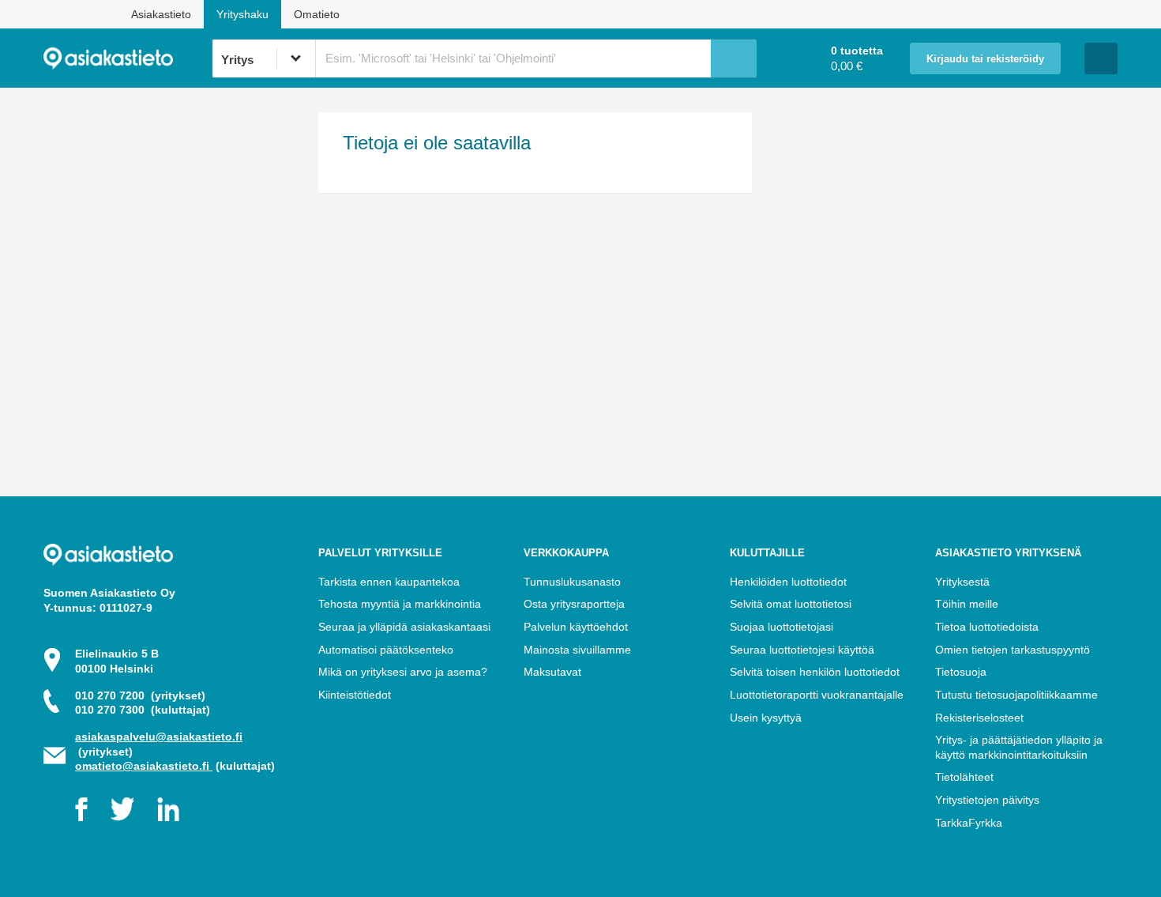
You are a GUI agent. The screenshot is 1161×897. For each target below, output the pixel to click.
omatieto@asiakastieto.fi (143, 765)
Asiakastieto (161, 14)
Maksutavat (552, 671)
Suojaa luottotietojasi (781, 626)
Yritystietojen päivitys (987, 799)
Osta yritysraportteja (574, 603)
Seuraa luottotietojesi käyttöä (802, 649)
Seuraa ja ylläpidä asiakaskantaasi (404, 626)
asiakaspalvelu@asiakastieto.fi (158, 736)
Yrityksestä (962, 581)
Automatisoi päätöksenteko (385, 649)
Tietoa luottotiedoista (987, 626)
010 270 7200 (140, 695)
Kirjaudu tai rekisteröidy (985, 59)
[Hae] (734, 58)
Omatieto (317, 14)
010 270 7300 (142, 709)
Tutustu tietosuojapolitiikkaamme (1016, 694)
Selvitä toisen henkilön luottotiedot (815, 671)
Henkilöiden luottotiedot (788, 581)
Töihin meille (966, 603)
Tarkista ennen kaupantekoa (389, 581)
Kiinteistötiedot (354, 694)
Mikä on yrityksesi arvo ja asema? (402, 671)
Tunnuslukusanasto (572, 581)
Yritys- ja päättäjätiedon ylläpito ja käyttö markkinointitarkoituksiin (1019, 747)
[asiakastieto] (127, 58)
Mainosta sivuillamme (577, 649)
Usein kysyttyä (766, 717)
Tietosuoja (960, 671)
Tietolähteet (964, 777)
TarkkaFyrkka (968, 822)
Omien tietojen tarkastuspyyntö (1012, 649)
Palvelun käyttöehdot (576, 626)
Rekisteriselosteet (979, 717)
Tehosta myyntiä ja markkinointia (399, 603)
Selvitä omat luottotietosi (790, 603)
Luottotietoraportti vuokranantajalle (817, 694)
